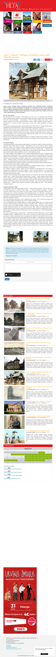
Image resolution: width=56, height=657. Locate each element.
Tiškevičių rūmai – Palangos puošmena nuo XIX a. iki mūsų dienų (39, 313)
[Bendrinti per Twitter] (37, 59)
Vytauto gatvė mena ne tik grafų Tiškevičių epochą (37, 299)
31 (7, 462)
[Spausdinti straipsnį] (41, 59)
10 (7, 456)
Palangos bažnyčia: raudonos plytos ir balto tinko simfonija (39, 387)
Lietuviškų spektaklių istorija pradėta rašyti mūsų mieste (39, 328)
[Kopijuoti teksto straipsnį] (43, 59)
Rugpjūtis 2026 (28, 448)
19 (21, 458)
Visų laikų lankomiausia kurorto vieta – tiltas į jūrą (38, 343)
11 (14, 456)
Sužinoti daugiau (42, 649)
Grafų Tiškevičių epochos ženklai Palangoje (38, 431)
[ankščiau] (5, 449)
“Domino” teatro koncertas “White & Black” (13, 475)
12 (21, 456)
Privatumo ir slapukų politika (13, 649)
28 (34, 460)
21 (34, 458)
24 (7, 460)
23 (48, 458)
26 (21, 460)
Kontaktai (25, 9)
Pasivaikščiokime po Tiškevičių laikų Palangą (38, 416)
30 (48, 460)
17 (7, 458)
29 (41, 460)
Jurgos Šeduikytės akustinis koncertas (12, 478)
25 (14, 460)
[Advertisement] (28, 43)
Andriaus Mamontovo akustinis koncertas (13, 469)
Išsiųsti (7, 279)
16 (48, 456)
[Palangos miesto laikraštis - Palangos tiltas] (12, 4)
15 (41, 456)
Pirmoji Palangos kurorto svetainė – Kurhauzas (38, 401)
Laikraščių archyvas (34, 9)
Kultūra (47, 301)
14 (34, 456)
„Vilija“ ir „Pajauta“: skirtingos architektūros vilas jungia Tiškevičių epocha (39, 372)
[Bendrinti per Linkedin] (39, 59)
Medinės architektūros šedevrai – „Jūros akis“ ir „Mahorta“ (39, 358)
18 (14, 458)
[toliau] (51, 449)
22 (41, 458)
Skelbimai (8, 646)
